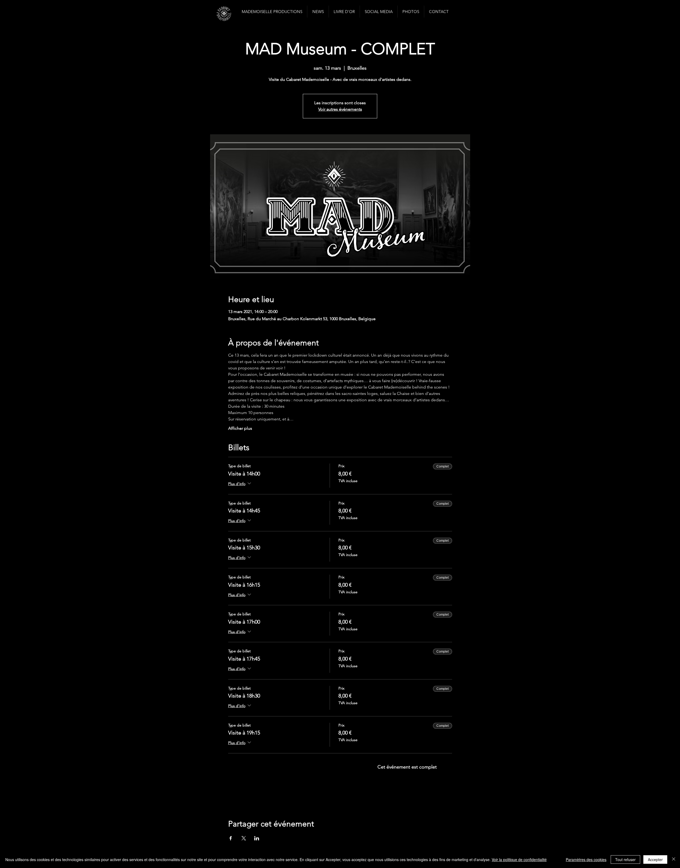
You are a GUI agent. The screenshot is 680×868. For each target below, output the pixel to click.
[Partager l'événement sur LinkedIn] (256, 838)
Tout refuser (625, 859)
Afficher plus (240, 428)
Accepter (655, 859)
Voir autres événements (340, 109)
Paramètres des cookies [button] (586, 859)
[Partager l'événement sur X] (243, 838)
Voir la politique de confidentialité (519, 859)
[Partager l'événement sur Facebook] (230, 838)
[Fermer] (673, 859)
